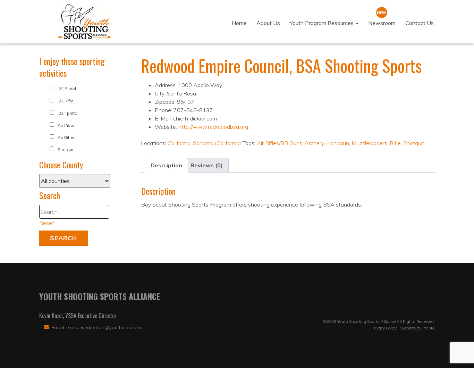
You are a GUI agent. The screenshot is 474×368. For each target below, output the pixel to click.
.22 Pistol (67, 88)
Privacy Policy (384, 328)
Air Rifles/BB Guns (279, 143)
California (179, 143)
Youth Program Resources (322, 22)
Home (239, 22)
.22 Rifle (66, 100)
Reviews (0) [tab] (207, 165)
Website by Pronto (417, 328)
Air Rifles (67, 137)
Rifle (395, 143)
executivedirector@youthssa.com (103, 327)
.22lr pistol (68, 113)
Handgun (337, 143)
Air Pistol (67, 125)
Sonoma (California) (217, 143)
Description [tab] (166, 165)
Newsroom (382, 22)
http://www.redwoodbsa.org (213, 126)
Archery (314, 143)
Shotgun (413, 143)
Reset (46, 222)
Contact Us (419, 22)
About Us (268, 22)
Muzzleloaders (369, 143)
